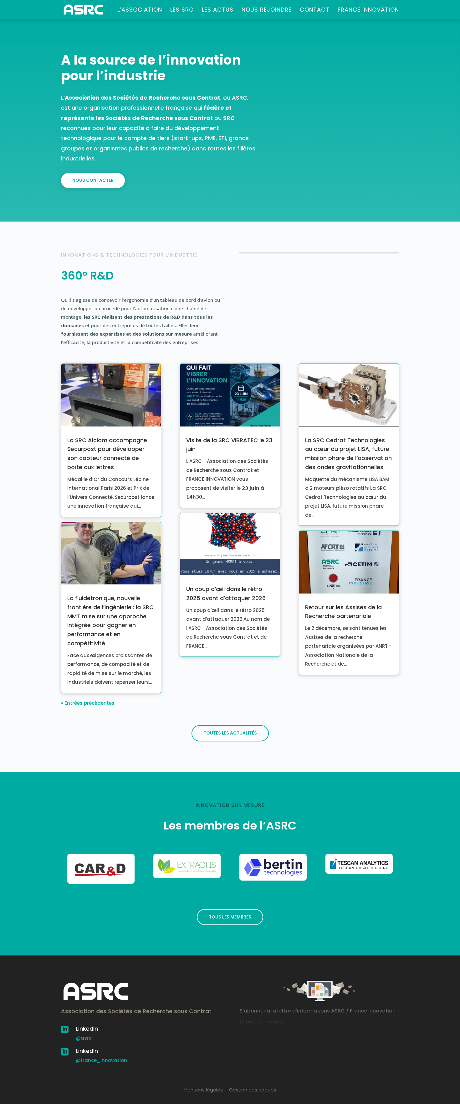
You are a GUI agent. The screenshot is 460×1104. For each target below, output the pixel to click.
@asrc (84, 1038)
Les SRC (182, 10)
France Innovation (368, 10)
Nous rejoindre (267, 10)
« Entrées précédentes (88, 703)
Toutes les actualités (230, 733)
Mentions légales (203, 1089)
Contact (315, 10)
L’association (139, 10)
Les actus (217, 10)
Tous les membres (230, 917)
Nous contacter (93, 180)
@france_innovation (101, 1060)
